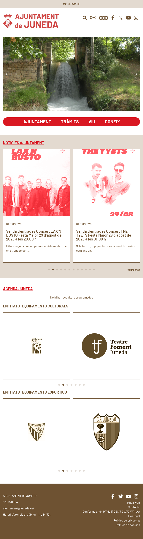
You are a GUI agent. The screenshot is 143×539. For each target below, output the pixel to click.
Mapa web (133, 502)
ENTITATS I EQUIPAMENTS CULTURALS (35, 306)
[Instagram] (136, 18)
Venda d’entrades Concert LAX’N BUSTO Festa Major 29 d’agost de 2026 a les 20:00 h (33, 235)
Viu (91, 121)
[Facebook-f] (113, 18)
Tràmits (70, 121)
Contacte (134, 507)
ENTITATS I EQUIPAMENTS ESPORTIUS (35, 392)
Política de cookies (128, 525)
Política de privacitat (127, 520)
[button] (85, 18)
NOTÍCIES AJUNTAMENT (23, 142)
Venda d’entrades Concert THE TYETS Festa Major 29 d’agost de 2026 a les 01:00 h (103, 235)
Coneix (112, 121)
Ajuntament (37, 121)
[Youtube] (128, 18)
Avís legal (134, 516)
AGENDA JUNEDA (18, 288)
